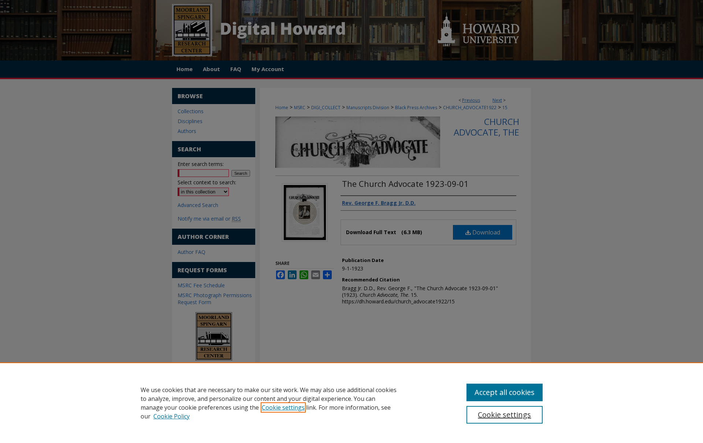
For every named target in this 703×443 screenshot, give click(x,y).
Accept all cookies (505, 392)
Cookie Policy (171, 416)
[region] (351, 402)
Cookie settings (283, 407)
